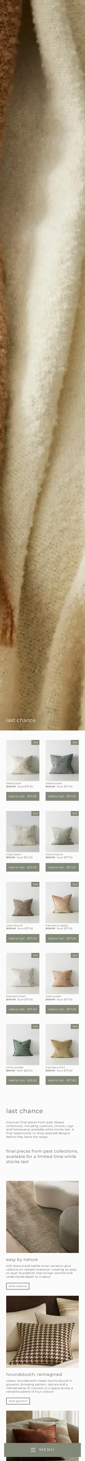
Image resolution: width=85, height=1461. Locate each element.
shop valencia (18, 1286)
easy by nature (22, 1259)
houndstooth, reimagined (34, 1374)
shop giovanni (18, 1400)
